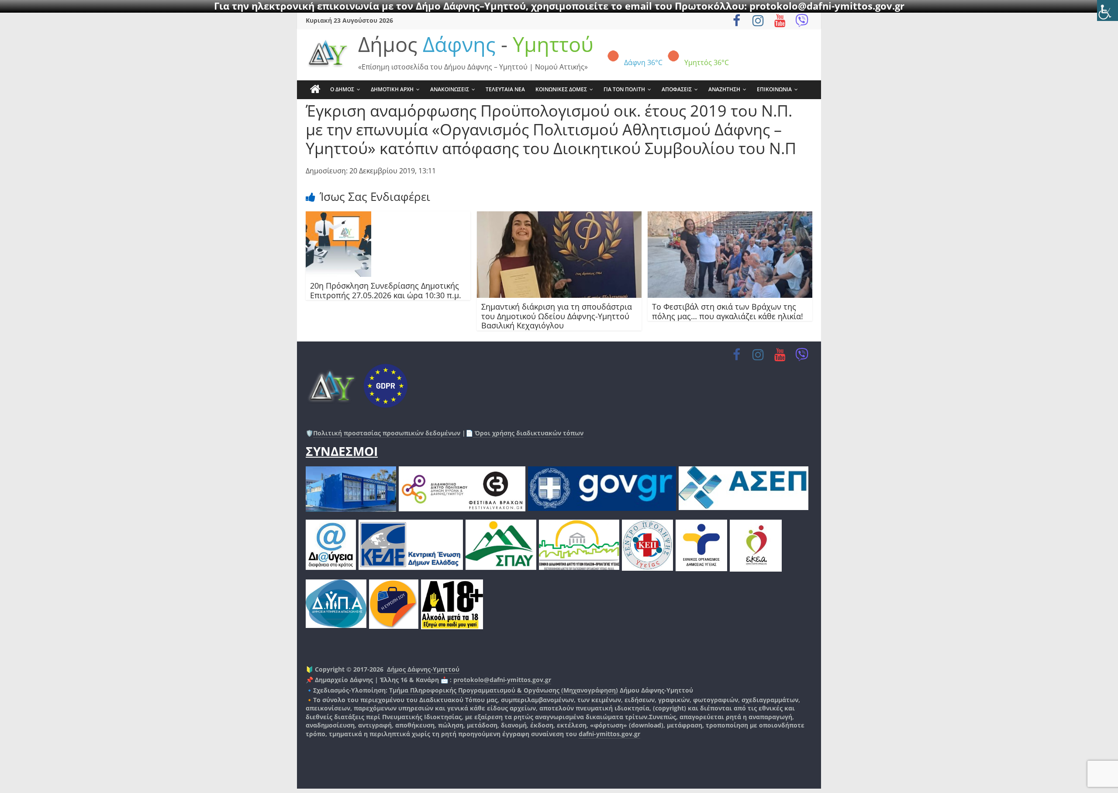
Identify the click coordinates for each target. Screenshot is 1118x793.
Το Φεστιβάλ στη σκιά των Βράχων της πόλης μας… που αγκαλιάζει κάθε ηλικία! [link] (727, 311)
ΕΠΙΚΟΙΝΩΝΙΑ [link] (774, 89)
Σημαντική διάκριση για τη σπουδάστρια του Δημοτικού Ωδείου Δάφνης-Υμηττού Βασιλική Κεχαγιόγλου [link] (556, 316)
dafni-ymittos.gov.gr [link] (609, 734)
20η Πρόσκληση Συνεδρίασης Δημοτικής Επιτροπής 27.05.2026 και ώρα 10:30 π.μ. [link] (385, 290)
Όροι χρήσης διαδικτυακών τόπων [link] (528, 433)
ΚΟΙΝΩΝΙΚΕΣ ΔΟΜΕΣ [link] (561, 89)
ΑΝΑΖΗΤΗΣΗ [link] (724, 89)
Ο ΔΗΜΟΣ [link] (342, 89)
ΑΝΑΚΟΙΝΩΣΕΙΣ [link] (449, 89)
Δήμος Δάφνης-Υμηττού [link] (423, 669)
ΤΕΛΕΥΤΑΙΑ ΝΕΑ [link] (505, 89)
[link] (1107, 10)
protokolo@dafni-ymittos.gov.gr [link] (502, 680)
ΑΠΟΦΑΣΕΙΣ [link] (677, 89)
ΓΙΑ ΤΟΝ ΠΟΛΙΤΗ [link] (624, 89)
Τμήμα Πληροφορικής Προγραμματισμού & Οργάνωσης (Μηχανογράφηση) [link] (503, 690)
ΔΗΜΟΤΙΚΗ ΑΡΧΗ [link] (392, 89)
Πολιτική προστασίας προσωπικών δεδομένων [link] (386, 433)
